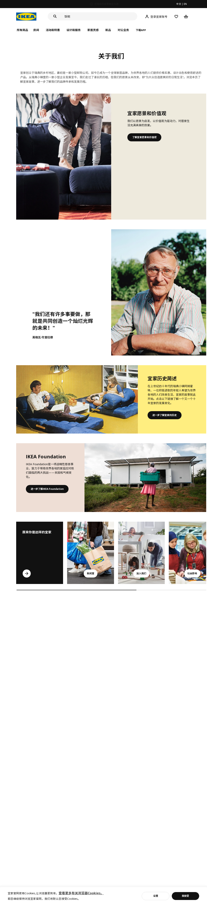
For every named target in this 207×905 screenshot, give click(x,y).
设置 (155, 896)
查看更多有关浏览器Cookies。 (81, 893)
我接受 (185, 896)
